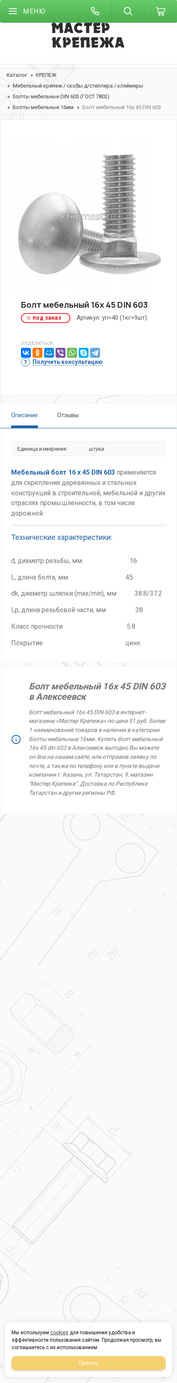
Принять (89, 1363)
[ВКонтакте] (26, 353)
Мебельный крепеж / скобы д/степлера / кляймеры (78, 86)
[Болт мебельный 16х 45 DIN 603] (88, 216)
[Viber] (60, 353)
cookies (59, 1332)
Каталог (17, 75)
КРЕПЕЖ (46, 75)
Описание (24, 415)
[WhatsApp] (72, 353)
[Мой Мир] (49, 353)
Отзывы (68, 415)
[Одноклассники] (37, 353)
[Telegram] (95, 353)
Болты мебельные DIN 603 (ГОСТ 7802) (61, 96)
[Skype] (83, 353)
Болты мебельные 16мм (43, 107)
